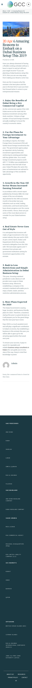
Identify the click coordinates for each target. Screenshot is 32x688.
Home (4, 11)
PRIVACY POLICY (13, 677)
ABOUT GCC (10, 674)
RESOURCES (21, 674)
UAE (8, 11)
